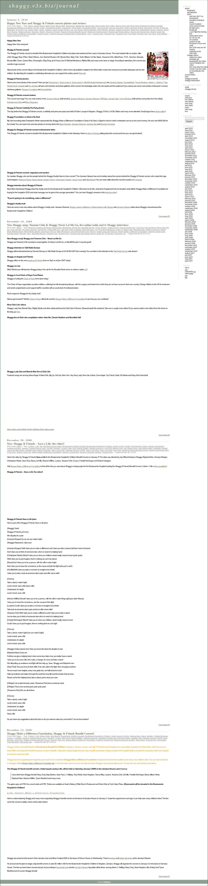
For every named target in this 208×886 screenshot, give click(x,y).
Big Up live (76, 228)
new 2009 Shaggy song (80, 232)
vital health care (26, 742)
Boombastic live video (197, 61)
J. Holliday (18, 738)
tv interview (118, 234)
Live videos (189, 100)
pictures (160, 30)
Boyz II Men (110, 26)
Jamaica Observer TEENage (96, 99)
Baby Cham (50, 26)
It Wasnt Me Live (53, 230)
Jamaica (48, 30)
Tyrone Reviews (141, 82)
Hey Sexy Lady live (29, 230)
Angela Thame (39, 26)
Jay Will (50, 448)
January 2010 (190, 201)
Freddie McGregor (14, 448)
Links (186, 77)
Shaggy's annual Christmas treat (62, 34)
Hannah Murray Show (153, 228)
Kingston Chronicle (107, 124)
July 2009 (188, 212)
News (19, 26)
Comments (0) (164, 216)
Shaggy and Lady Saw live (107, 232)
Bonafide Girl (194, 59)
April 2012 (189, 148)
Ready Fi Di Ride (194, 42)
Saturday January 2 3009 (75, 450)
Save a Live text (106, 450)
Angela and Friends (44, 228)
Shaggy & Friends (53, 32)
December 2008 (191, 226)
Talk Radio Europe (39, 234)
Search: (187, 115)
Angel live (32, 228)
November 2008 (191, 228)
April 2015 (189, 128)
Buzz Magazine (32, 102)
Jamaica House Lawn (37, 448)
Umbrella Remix (195, 51)
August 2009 (190, 210)
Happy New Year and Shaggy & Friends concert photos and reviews (46, 23)
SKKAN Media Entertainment (95, 82)
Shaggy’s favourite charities (90, 452)
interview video (110, 192)
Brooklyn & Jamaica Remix (196, 21)
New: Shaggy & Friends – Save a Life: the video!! (35, 443)
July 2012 (188, 142)
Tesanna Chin (98, 34)
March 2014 (189, 132)
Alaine (30, 26)
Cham (42, 28)
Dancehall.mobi (62, 867)
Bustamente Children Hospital (151, 26)
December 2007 (191, 245)
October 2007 (190, 249)
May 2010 (189, 193)
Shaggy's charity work (156, 232)
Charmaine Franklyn (53, 28)
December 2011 (191, 156)
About (187, 8)
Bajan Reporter (65, 124)
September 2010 (191, 185)
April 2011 (189, 171)
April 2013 (189, 136)
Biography (191, 10)
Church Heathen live (127, 228)
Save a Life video (92, 450)
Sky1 (29, 234)
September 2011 (191, 162)
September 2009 (191, 208)
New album (189, 102)
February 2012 (190, 152)
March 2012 (189, 150)
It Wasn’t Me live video (197, 69)
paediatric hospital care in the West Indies (114, 738)
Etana (145, 446)
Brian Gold (134, 26)
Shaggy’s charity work (70, 452)
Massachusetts (139, 230)
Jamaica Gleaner (116, 82)
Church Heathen (195, 24)
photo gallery (160, 111)
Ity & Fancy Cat (21, 30)
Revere (93, 232)
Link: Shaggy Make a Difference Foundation (35, 793)
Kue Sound (78, 30)
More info (82, 73)
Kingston (56, 448)
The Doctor (132, 34)
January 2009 (190, 224)
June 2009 (189, 214)
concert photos (103, 28)
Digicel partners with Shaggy (102, 207)
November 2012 (191, 138)
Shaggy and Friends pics (139, 32)
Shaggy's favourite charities (124, 740)
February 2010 (190, 199)
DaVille (127, 446)
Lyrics (189, 14)
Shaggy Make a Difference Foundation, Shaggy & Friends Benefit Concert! (50, 733)
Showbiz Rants (13, 234)
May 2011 (188, 169)
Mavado (112, 30)
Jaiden (41, 30)
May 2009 (189, 216)
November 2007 (191, 247)
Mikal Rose (135, 30)
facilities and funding (156, 446)
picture (113, 858)
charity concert (113, 228)
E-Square (138, 180)
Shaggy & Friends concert (97, 32)
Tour (186, 111)
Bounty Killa (90, 26)
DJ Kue (156, 28)
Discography (192, 12)
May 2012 (189, 146)
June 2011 (189, 167)
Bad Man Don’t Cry (196, 16)
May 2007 (189, 259)
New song (188, 104)
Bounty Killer (100, 26)
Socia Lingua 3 (77, 82)
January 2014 (190, 134)
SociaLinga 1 (54, 82)
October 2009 (190, 206)
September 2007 (191, 251)
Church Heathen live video (197, 64)
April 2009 (189, 218)
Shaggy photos (43, 34)
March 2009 (189, 220)
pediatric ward (30, 450)
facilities (150, 736)
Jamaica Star (113, 99)
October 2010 (190, 183)
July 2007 (188, 255)
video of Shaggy (93, 133)
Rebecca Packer (24, 32)
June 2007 (189, 257)
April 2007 (189, 261)
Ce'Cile (36, 28)
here (18, 312)
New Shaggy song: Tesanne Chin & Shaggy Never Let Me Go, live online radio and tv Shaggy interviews (67, 225)
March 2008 (189, 239)
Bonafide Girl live (88, 228)
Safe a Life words (58, 450)
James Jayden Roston (61, 30)
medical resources (123, 30)
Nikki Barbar (145, 30)
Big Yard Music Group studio (51, 446)
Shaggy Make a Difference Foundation (22, 34)
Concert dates (190, 75)
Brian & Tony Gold (123, 26)
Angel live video (195, 57)
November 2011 (191, 158)
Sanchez (35, 32)
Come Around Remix (196, 26)
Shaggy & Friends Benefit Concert (74, 32)
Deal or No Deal (131, 28)
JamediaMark (129, 82)
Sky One (23, 234)
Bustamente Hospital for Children (20, 28)
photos (153, 30)
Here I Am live (16, 230)
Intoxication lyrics (196, 36)
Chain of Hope (101, 228)
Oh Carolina (193, 40)
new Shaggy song (130, 448)
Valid (189, 273)
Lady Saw (64, 230)
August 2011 (189, 163)
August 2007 (190, 253)
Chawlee (21, 86)
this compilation (161, 466)
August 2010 (190, 187)
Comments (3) (164, 725)
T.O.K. (89, 34)
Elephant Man (136, 446)
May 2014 (189, 130)
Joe (71, 30)
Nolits (187, 87)
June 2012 (189, 144)
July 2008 (188, 232)
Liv (96, 230)
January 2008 (190, 243)
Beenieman (70, 26)
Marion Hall (128, 230)
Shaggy (42, 32)
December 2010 (191, 179)
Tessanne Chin (121, 34)
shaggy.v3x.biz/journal (44, 6)
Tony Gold (152, 34)
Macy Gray (72, 448)
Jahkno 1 (151, 82)
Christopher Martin (89, 28)
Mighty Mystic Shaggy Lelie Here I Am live (40, 232)
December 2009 (191, 202)
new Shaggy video (145, 448)
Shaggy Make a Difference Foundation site (38, 763)
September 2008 (191, 230)
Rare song (188, 109)
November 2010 (191, 181)
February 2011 (190, 175)
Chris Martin (76, 28)
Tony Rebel (161, 740)
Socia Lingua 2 (65, 82)
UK (124, 234)
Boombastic (193, 18)
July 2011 (188, 165)
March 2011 (189, 173)
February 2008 (190, 241)
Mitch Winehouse (63, 232)
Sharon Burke (81, 34)
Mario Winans (102, 30)
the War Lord (142, 34)
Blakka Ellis (80, 26)
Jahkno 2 (159, 82)
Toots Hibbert (162, 34)
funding (10, 738)
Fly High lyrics (194, 28)
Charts (187, 96)
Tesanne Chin (109, 34)
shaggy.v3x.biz (190, 89)
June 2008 (189, 234)
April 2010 (189, 195)
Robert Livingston (44, 450)
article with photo (126, 858)
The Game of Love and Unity (197, 45)
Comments (190, 272)
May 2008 (189, 236)
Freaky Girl (193, 30)
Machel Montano (90, 30)
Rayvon (15, 32)
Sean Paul (117, 450)
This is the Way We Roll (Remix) (197, 48)
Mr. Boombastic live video (196, 72)
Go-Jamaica (33, 86)
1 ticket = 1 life (33, 446)
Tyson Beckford (13, 742)
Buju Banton (55, 736)
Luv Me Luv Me (194, 38)
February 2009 (190, 222)
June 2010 (189, 191)
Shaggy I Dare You (157, 32)
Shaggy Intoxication (192, 81)
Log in (187, 268)
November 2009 (191, 204)
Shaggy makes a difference (80, 207)
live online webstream (106, 230)
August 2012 (190, 140)
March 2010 (189, 197)
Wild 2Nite (193, 53)
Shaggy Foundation (29, 89)
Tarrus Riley (140, 740)
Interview (188, 98)
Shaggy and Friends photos (118, 32)
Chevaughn (66, 28)
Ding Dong (148, 28)
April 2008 (189, 238)
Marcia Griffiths (83, 448)
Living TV (119, 230)
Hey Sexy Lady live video (198, 67)
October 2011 (190, 160)
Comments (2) (164, 876)
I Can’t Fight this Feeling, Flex (198, 33)
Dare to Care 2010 (116, 28)
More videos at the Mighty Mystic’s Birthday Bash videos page (30, 429)
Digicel (140, 28)
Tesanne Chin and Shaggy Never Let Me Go (87, 234)
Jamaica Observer (78, 99)
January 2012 (190, 154)
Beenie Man (60, 26)
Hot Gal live (42, 230)
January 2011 (190, 177)
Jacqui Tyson (33, 30)
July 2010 (188, 189)
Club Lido (140, 228)
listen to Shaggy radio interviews (81, 230)
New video (189, 106)
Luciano (64, 448)
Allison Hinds (45, 736)
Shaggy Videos (192, 55)
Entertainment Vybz (14, 102)
